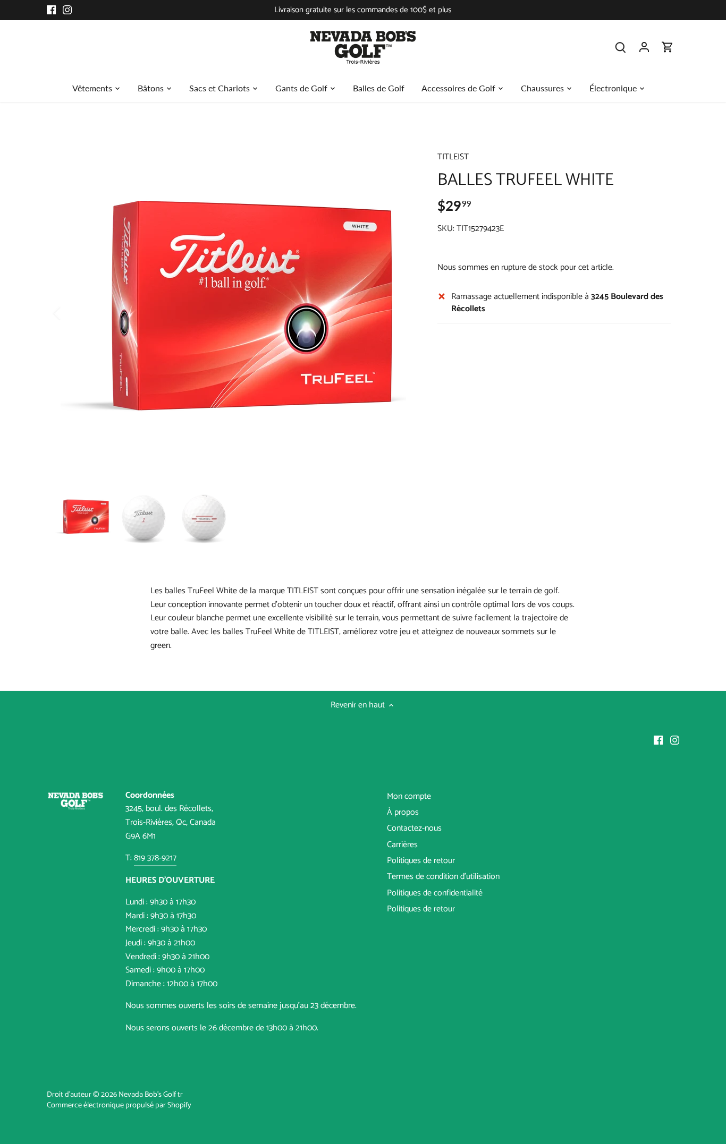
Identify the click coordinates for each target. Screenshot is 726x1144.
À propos (403, 812)
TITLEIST (453, 157)
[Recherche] (620, 47)
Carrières (402, 845)
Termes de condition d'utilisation (443, 876)
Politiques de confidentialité (435, 893)
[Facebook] (51, 10)
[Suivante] (396, 313)
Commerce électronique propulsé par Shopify (119, 1105)
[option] (233, 312)
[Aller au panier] (667, 47)
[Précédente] (70, 313)
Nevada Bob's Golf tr (151, 1094)
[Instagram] (67, 10)
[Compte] (644, 47)
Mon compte (409, 796)
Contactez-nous (414, 828)
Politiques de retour (421, 860)
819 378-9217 (155, 858)
